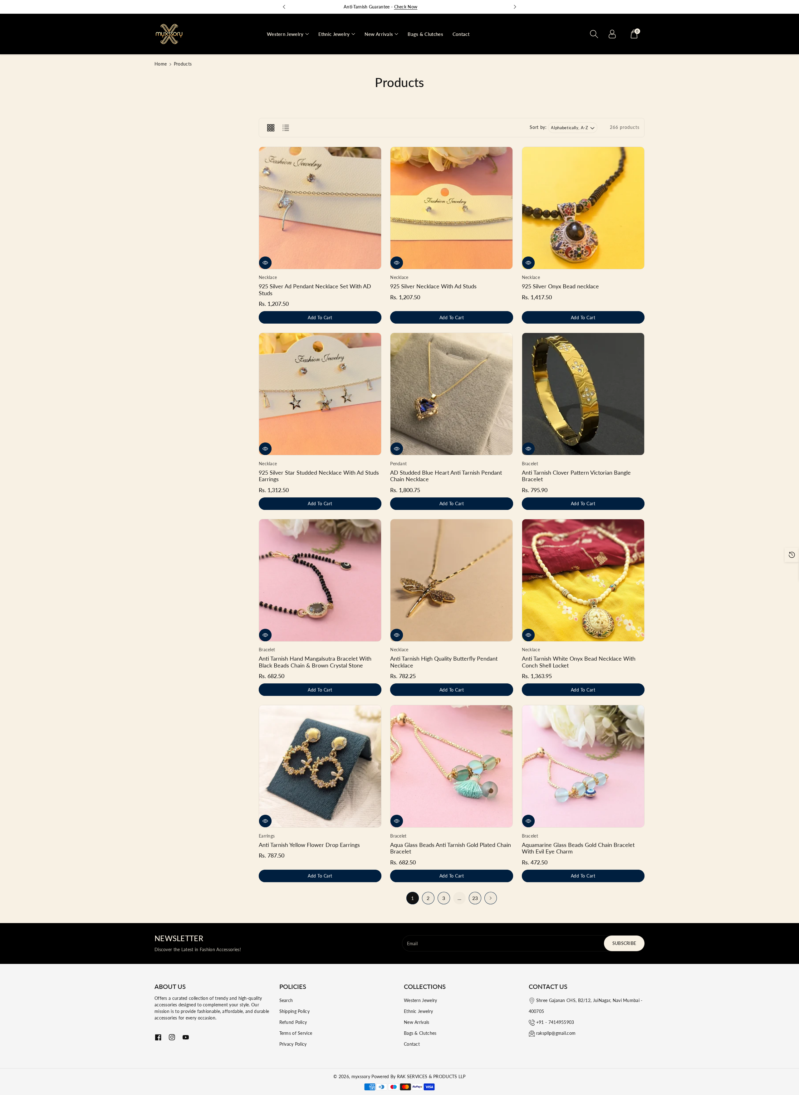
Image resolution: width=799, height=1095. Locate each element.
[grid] (270, 127)
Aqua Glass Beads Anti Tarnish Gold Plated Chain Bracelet (450, 848)
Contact (412, 1044)
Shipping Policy (294, 1011)
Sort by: (538, 127)
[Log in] (612, 34)
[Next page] (490, 898)
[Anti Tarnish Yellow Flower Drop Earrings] (320, 766)
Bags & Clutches (420, 1033)
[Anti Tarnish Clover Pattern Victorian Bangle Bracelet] (583, 394)
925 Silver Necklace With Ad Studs (433, 286)
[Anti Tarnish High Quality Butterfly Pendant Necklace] (451, 580)
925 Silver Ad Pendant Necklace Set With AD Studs (315, 289)
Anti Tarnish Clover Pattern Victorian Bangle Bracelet (576, 476)
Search (286, 1000)
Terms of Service (295, 1033)
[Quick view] (265, 263)
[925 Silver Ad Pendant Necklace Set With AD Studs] (320, 208)
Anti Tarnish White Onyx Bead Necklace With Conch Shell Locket (578, 662)
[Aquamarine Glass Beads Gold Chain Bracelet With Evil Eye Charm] (583, 766)
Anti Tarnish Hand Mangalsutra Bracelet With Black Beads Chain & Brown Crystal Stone (315, 662)
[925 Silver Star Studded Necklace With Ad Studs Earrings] (320, 394)
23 (475, 898)
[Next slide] (515, 7)
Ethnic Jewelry (418, 1011)
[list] (285, 127)
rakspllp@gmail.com (556, 1033)
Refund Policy (293, 1022)
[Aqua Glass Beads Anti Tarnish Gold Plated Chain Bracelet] (451, 766)
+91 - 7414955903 (555, 1022)
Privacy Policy (293, 1044)
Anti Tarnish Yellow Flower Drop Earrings (309, 844)
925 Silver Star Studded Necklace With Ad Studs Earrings (319, 476)
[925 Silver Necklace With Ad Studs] (451, 208)
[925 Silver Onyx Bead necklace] (583, 208)
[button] (288, 34)
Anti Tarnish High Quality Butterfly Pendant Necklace (444, 662)
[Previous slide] (284, 7)
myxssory (360, 1076)
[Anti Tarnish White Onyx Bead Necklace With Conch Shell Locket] (583, 580)
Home (160, 63)
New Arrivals (416, 1022)
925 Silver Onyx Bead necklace (560, 286)
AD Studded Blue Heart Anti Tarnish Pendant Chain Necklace (446, 476)
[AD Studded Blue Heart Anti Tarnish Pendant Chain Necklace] (451, 394)
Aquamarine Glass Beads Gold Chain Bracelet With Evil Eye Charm (578, 848)
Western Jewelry (420, 1000)
